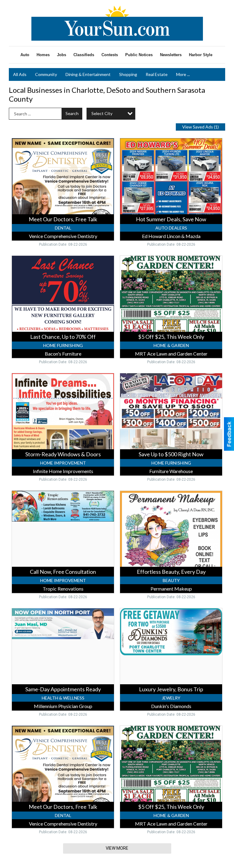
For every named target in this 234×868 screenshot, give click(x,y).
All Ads (20, 74)
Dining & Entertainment (88, 74)
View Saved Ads (200, 126)
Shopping (128, 74)
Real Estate (157, 74)
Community (46, 74)
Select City (101, 113)
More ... (183, 74)
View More (117, 848)
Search (72, 113)
